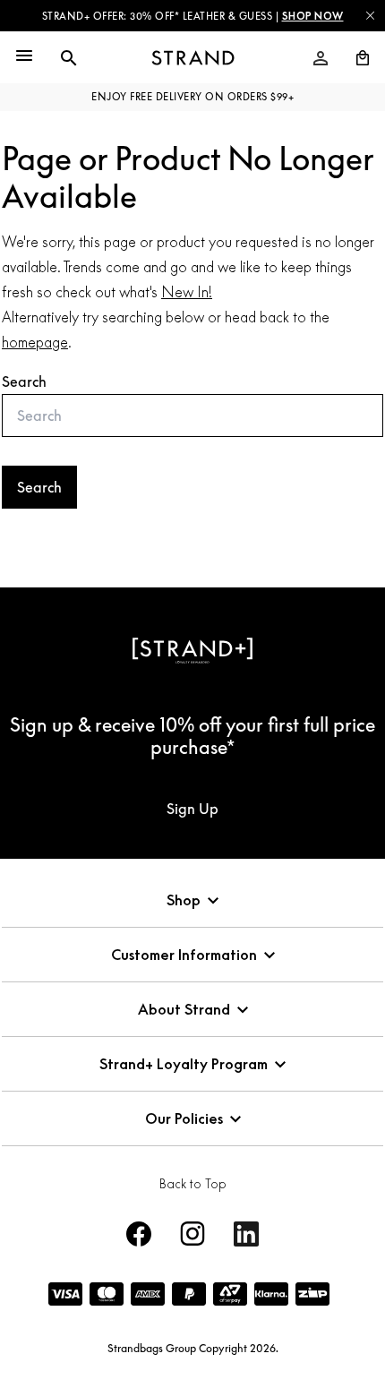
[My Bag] (355, 58)
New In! (186, 292)
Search (24, 381)
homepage (35, 342)
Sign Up (192, 809)
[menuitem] (320, 58)
